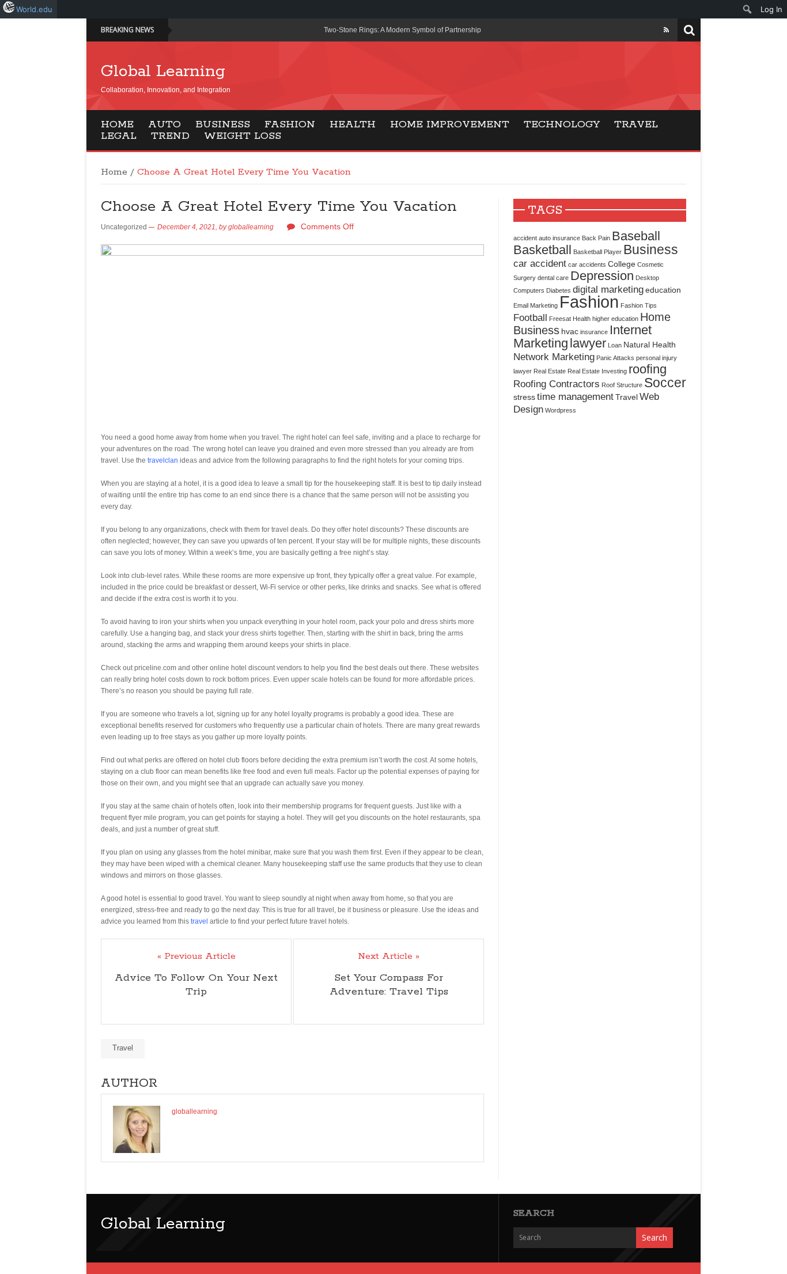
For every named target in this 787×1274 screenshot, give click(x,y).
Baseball (636, 236)
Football (530, 317)
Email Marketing (535, 305)
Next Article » (388, 956)
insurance (594, 331)
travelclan (162, 460)
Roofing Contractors (556, 384)
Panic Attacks (615, 357)
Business (222, 124)
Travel (636, 124)
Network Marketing (554, 356)
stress (524, 397)
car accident (539, 263)
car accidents (587, 264)
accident (525, 238)
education (663, 289)
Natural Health (649, 344)
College (621, 264)
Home (117, 124)
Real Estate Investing (597, 371)
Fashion (289, 124)
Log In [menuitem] (771, 9)
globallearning (251, 227)
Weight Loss (242, 136)
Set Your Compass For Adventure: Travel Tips (389, 984)
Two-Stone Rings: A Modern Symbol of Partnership (402, 30)
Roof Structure (621, 384)
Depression (602, 276)
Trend (170, 136)
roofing (648, 369)
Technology (562, 124)
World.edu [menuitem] (34, 9)
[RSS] (666, 30)
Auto (164, 124)
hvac (569, 331)
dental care (553, 277)
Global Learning (163, 71)
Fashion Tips (638, 305)
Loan (615, 345)
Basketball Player (597, 251)
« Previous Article (196, 956)
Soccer (665, 382)
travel (199, 921)
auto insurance (559, 238)
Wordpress (560, 410)
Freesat (560, 318)
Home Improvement (449, 124)
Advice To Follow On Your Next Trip (196, 984)
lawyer (588, 343)
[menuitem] (747, 9)
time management (575, 396)
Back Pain (596, 238)
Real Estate (550, 371)
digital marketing (608, 289)
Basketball (542, 250)
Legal (119, 136)
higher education (615, 318)
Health (353, 124)
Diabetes (558, 290)
